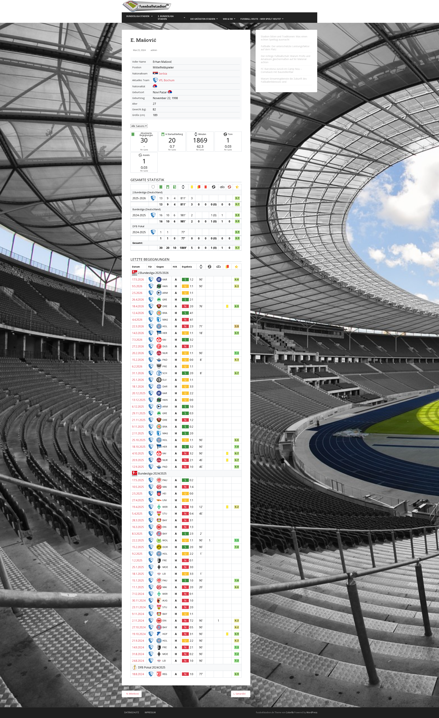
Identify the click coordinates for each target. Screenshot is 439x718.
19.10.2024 (138, 634)
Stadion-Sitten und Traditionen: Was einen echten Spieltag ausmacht (284, 38)
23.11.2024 (138, 607)
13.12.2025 (138, 400)
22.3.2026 (138, 326)
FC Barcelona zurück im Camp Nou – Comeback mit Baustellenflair (281, 70)
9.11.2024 (138, 614)
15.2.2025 (138, 547)
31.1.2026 (138, 373)
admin (154, 50)
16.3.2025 (138, 527)
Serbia (163, 73)
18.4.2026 (138, 306)
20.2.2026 (138, 353)
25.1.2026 (138, 380)
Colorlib (290, 712)
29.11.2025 (138, 413)
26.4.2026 (138, 299)
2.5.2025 (137, 493)
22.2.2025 (138, 540)
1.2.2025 (137, 560)
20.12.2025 (138, 393)
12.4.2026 (138, 313)
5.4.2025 (137, 513)
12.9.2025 (138, 466)
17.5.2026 (138, 279)
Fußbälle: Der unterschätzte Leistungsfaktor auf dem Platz (285, 48)
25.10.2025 (138, 440)
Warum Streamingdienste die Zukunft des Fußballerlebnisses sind (284, 80)
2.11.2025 (138, 433)
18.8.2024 (138, 674)
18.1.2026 (138, 386)
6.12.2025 (138, 406)
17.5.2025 (138, 480)
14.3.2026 (138, 333)
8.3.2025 (137, 533)
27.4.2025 (138, 500)
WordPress (311, 712)
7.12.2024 (138, 594)
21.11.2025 (138, 420)
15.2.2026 (138, 359)
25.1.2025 (138, 567)
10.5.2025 (138, 487)
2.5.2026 (137, 293)
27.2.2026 (138, 346)
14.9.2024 (138, 647)
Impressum (150, 712)
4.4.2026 (137, 319)
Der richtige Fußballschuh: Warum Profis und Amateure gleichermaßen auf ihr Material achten (285, 59)
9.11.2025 (138, 426)
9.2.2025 (137, 553)
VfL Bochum (166, 80)
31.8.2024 (138, 654)
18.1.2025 (138, 573)
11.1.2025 (138, 587)
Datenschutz (131, 712)
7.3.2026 (137, 339)
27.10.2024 (138, 627)
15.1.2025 (138, 580)
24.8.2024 (138, 660)
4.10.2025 (138, 453)
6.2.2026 (137, 366)
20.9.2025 (138, 460)
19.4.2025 (138, 507)
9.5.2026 (137, 286)
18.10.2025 (138, 446)
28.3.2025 (138, 520)
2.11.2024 (138, 620)
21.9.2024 (138, 640)
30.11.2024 (138, 600)
